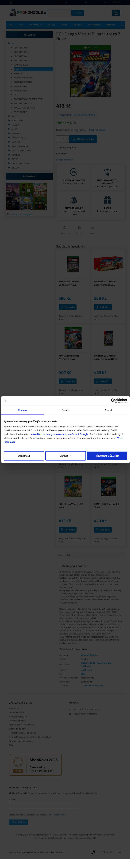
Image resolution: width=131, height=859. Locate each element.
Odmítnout (24, 455)
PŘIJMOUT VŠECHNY (105, 455)
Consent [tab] (22, 410)
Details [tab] (64, 410)
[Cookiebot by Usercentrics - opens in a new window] (111, 400)
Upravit (62, 455)
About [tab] (106, 410)
